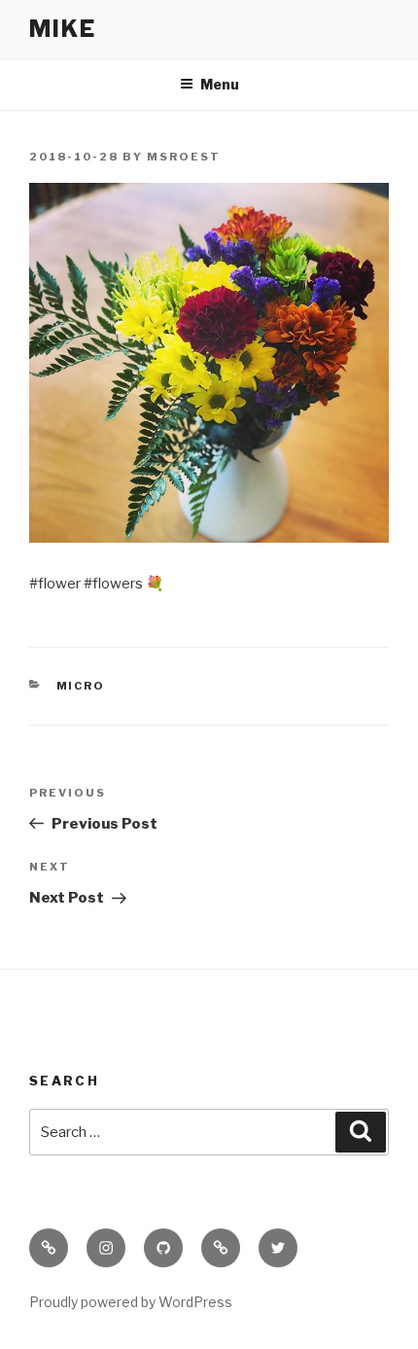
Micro (81, 685)
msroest (184, 156)
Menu (219, 84)
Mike (62, 29)
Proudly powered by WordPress (130, 1302)
